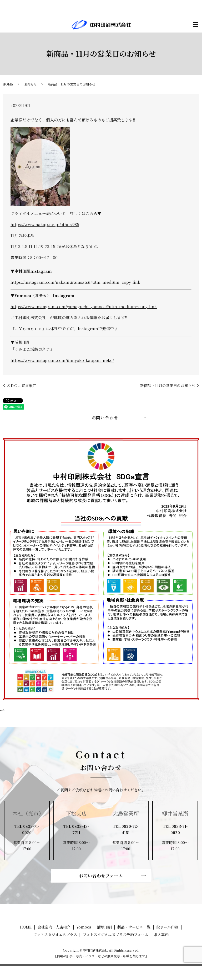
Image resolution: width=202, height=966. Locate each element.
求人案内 (161, 934)
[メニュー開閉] (195, 24)
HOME (8, 84)
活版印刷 (104, 927)
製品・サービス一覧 (133, 927)
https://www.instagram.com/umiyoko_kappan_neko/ (62, 360)
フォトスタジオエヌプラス (55, 934)
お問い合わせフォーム (101, 876)
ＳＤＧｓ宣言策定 (21, 385)
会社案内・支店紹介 (53, 927)
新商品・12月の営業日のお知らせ (167, 385)
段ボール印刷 (167, 927)
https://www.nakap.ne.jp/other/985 (45, 224)
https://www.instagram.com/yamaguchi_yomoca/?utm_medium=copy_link (84, 306)
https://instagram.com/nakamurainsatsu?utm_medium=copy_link (75, 282)
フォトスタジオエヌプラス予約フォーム (115, 934)
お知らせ (30, 84)
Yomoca (83, 927)
